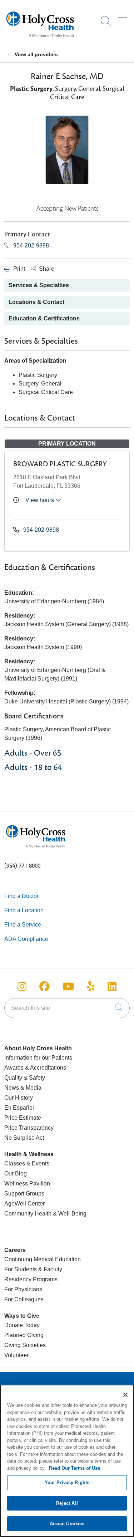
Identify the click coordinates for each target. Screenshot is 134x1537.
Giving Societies (25, 1345)
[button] (124, 18)
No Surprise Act (24, 1138)
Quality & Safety (24, 1078)
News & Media (22, 1088)
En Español (19, 1108)
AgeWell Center (24, 1203)
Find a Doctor (21, 896)
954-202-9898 (30, 245)
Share (46, 269)
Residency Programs (31, 1279)
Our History (18, 1098)
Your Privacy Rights (67, 1482)
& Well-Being (68, 1214)
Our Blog (15, 1173)
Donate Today (22, 1325)
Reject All (67, 1503)
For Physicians (23, 1289)
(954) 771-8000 (22, 866)
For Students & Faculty (33, 1269)
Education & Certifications (44, 318)
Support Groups (24, 1193)
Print (18, 269)
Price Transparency (29, 1128)
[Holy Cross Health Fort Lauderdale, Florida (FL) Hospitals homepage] (40, 39)
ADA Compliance (26, 939)
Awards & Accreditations (35, 1068)
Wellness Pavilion (27, 1183)
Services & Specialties (39, 285)
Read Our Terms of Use (74, 1468)
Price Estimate (22, 1118)
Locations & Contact (36, 302)
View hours (40, 500)
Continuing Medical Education (42, 1259)
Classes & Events (26, 1163)
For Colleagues (24, 1299)
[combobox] (67, 1008)
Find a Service (22, 925)
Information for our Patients (38, 1058)
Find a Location (24, 910)
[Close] (125, 1395)
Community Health (27, 1214)
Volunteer (16, 1355)
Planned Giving (24, 1335)
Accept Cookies (67, 1523)
